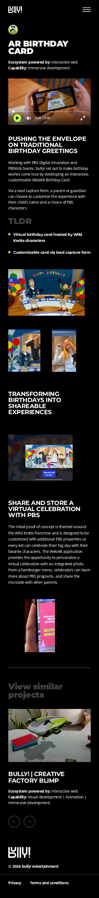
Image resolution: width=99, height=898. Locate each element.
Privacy (14, 882)
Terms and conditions (49, 882)
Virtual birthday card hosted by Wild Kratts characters (47, 237)
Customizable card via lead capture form (51, 252)
